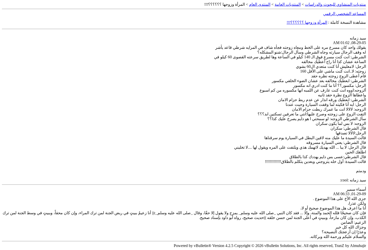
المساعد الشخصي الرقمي (344, 14)
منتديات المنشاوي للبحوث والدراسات (335, 4)
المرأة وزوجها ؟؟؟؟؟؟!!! (307, 22)
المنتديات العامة (288, 4)
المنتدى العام (259, 4)
